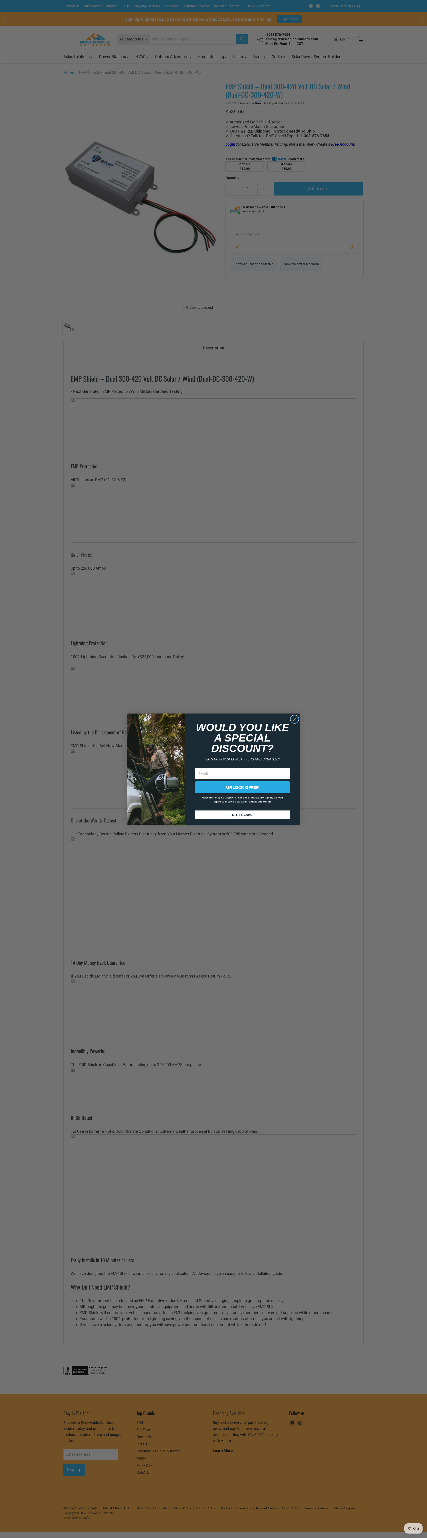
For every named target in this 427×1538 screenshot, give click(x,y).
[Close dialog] (294, 719)
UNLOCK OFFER (242, 787)
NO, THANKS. (242, 814)
